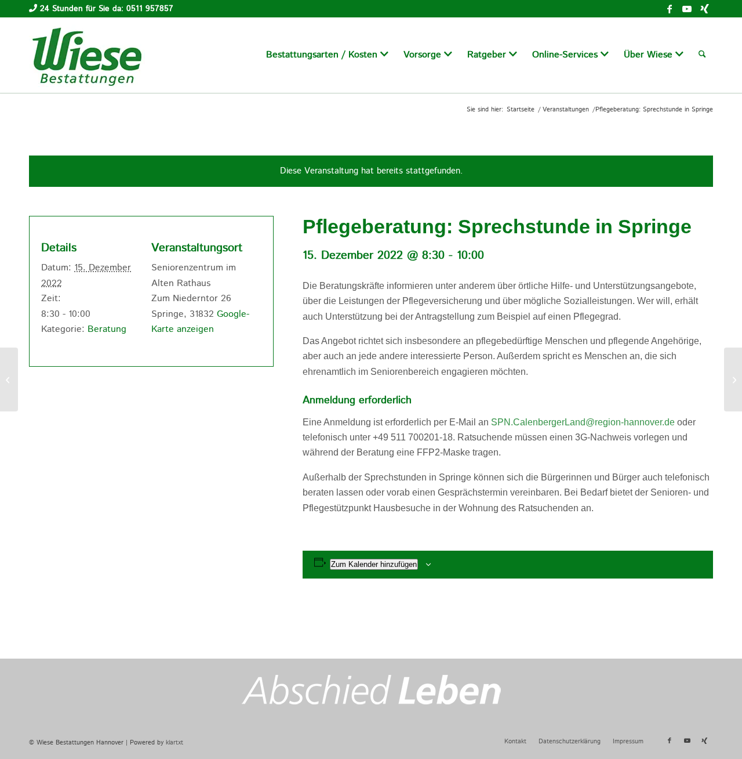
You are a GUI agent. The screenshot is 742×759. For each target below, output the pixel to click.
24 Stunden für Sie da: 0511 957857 (106, 9)
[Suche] (702, 55)
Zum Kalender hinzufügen (374, 564)
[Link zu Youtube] (687, 8)
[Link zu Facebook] (669, 8)
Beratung (107, 329)
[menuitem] (327, 55)
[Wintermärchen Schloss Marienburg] (9, 379)
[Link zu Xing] (704, 8)
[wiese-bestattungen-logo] (87, 55)
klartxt (174, 742)
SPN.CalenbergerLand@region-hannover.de (583, 422)
